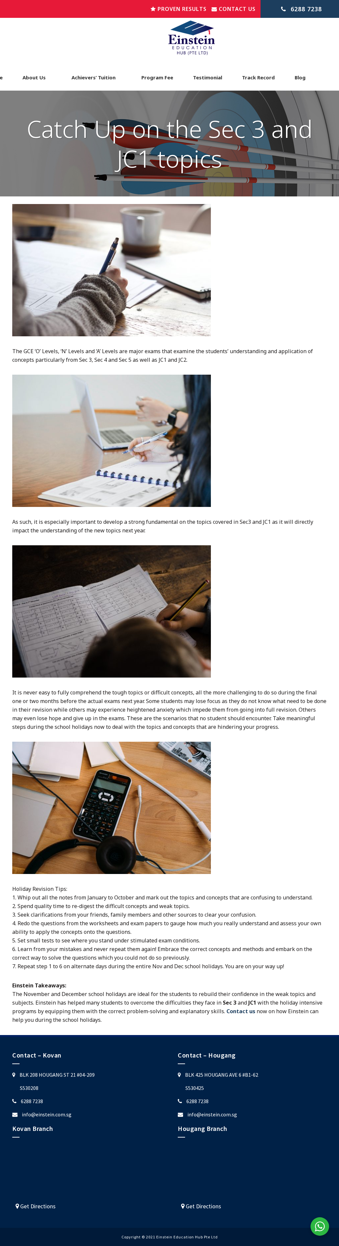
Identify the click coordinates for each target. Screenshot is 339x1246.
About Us (34, 77)
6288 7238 (32, 1101)
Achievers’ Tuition (94, 77)
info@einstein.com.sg (47, 1114)
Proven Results (181, 9)
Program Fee (157, 77)
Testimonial (207, 77)
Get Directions (37, 1206)
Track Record (258, 77)
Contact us (236, 9)
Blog (300, 77)
